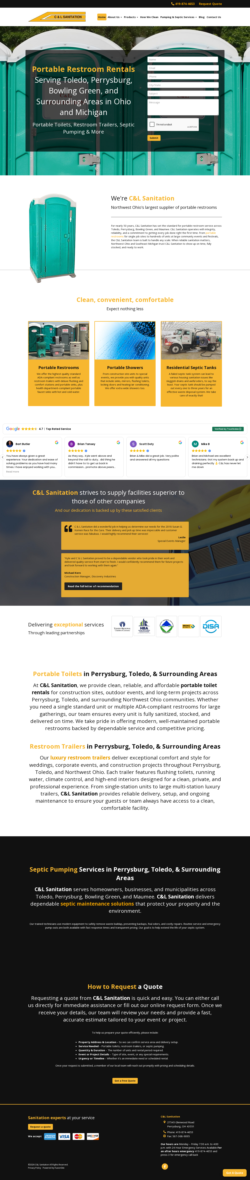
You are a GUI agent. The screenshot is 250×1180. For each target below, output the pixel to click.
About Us (114, 17)
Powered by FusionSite (53, 1167)
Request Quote (210, 4)
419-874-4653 (184, 4)
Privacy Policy (34, 1167)
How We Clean (149, 17)
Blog (202, 17)
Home (102, 17)
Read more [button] (198, 471)
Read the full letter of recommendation (93, 586)
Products (130, 17)
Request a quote (40, 1126)
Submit (154, 137)
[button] (247, 457)
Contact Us (214, 17)
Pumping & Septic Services (177, 17)
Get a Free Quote (125, 1080)
